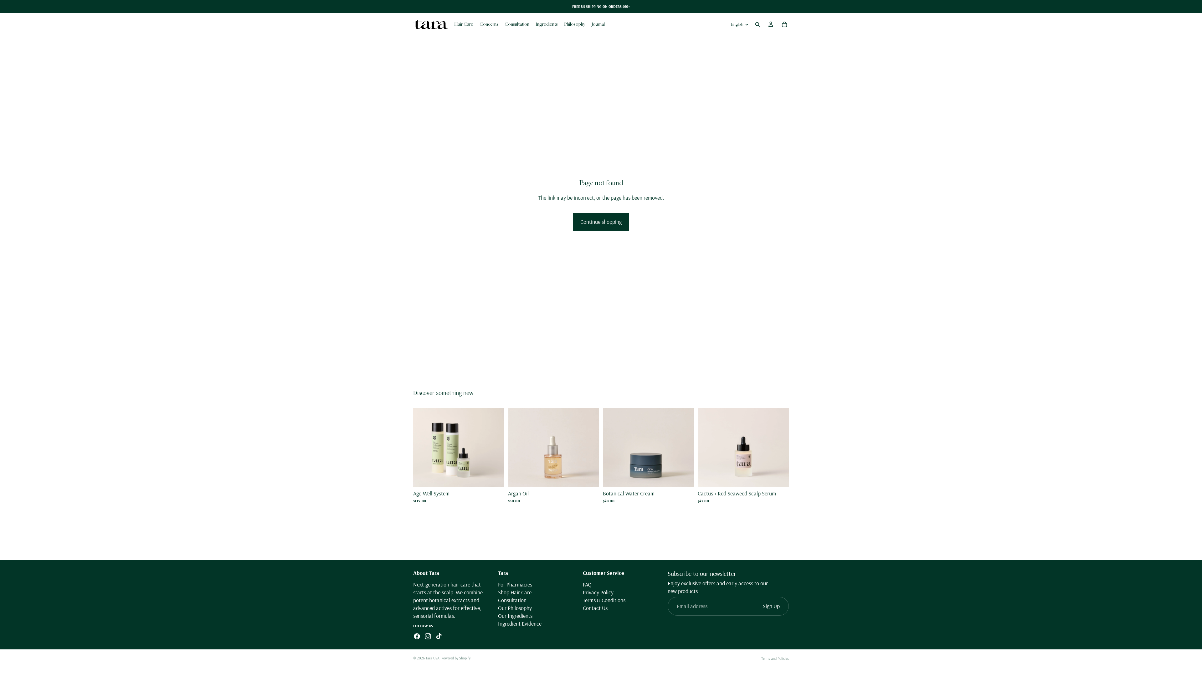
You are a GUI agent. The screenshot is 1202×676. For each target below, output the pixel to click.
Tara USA (432, 658)
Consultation (512, 600)
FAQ (587, 584)
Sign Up (771, 606)
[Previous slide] (422, 447)
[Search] (757, 24)
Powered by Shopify (455, 658)
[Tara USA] (430, 24)
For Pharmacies (515, 584)
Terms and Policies (775, 658)
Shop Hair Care (515, 592)
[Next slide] (494, 447)
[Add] (494, 477)
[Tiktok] (439, 636)
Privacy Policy (598, 592)
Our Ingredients (515, 615)
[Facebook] (417, 636)
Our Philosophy (515, 608)
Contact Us (595, 608)
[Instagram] (428, 636)
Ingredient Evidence (520, 623)
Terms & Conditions (604, 600)
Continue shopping (601, 221)
